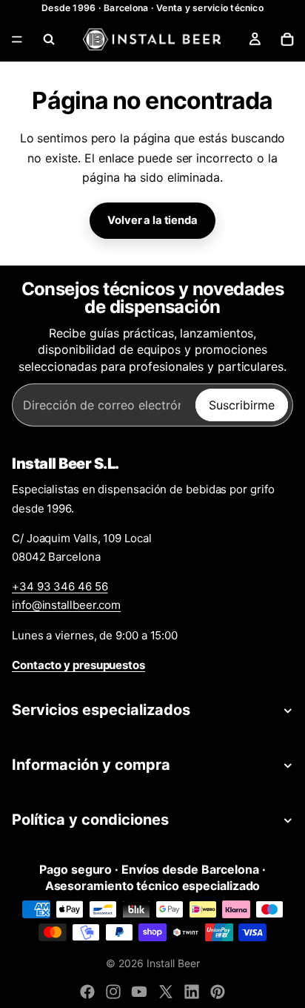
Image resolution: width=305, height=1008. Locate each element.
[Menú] (17, 39)
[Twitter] (166, 992)
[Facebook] (87, 992)
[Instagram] (113, 992)
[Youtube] (139, 992)
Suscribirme (242, 405)
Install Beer (173, 963)
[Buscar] (49, 39)
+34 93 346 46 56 (60, 586)
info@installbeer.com (66, 605)
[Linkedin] (192, 992)
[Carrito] (287, 39)
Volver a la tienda (152, 220)
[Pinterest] (218, 992)
